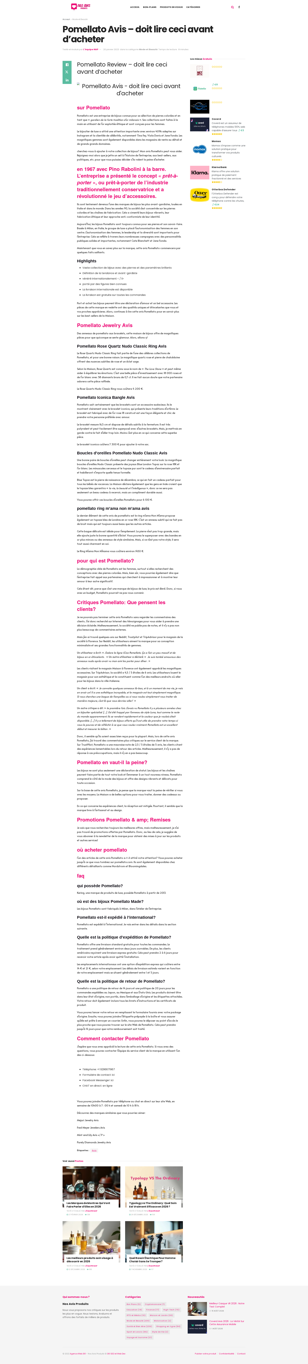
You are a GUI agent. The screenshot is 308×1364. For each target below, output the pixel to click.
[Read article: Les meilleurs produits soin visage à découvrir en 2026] (91, 1241)
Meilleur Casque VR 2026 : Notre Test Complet (226, 1305)
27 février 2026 (75, 1214)
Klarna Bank (219, 167)
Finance (152, 1309)
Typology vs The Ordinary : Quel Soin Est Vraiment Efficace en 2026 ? (152, 1204)
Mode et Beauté (79, 19)
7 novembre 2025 (139, 1269)
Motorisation (162, 1320)
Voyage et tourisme (139, 1337)
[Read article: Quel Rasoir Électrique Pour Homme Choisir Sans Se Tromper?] (154, 1241)
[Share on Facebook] (67, 65)
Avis (94, 1150)
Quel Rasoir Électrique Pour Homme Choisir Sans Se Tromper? (152, 1259)
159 (153, 1214)
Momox (216, 141)
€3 (242, 130)
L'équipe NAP (90, 49)
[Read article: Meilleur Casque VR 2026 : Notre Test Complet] (197, 1309)
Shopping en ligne (168, 1326)
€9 (216, 84)
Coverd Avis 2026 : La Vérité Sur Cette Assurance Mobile (226, 1323)
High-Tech (171, 1309)
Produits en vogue (171, 7)
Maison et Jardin (161, 1315)
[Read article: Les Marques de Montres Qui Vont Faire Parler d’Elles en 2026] (91, 1187)
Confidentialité (226, 1353)
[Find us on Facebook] (239, 7)
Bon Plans (134, 1304)
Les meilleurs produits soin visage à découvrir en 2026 (90, 1259)
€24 (216, 204)
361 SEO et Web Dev (116, 1353)
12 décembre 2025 (76, 1269)
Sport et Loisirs (137, 1332)
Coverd (216, 119)
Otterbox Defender (224, 189)
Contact (241, 1353)
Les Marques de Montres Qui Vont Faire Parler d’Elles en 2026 (88, 1204)
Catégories (193, 7)
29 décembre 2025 (139, 1214)
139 (88, 1214)
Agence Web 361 (78, 1353)
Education (134, 1309)
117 (152, 1269)
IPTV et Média (136, 1315)
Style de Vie (160, 1332)
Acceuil (135, 7)
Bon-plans (149, 7)
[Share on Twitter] (67, 72)
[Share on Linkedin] (67, 80)
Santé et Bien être (139, 1326)
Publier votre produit (205, 1353)
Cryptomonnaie (155, 1304)
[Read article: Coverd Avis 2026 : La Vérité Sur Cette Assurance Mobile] (197, 1327)
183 (90, 1269)
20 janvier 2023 (111, 49)
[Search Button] (232, 7)
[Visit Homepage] (81, 7)
